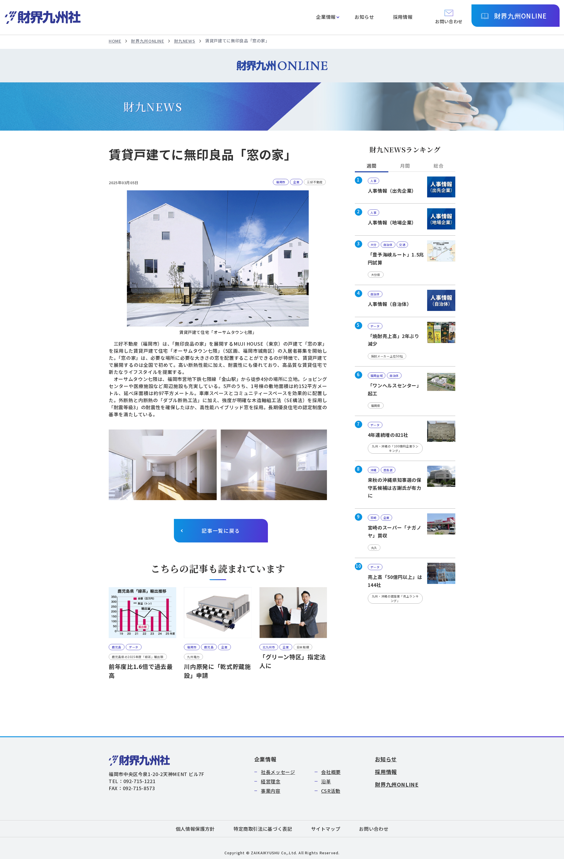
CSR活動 (330, 790)
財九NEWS (184, 41)
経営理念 (271, 781)
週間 (371, 165)
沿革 (326, 781)
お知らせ (364, 16)
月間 (405, 165)
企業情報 (326, 16)
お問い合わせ (373, 828)
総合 (438, 165)
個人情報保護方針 (195, 828)
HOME (115, 41)
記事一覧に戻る (221, 530)
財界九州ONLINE (520, 15)
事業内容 (271, 790)
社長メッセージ (278, 771)
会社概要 (331, 771)
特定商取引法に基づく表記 (263, 828)
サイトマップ (325, 828)
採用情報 (403, 16)
